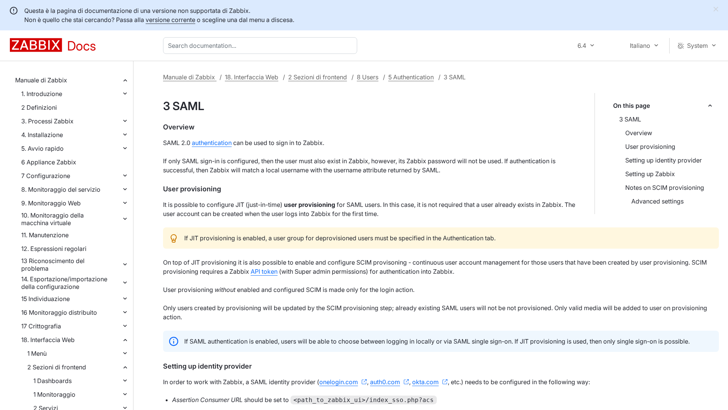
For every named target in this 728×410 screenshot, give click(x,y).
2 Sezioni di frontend (56, 367)
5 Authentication (411, 77)
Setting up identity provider (663, 160)
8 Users (367, 77)
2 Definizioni (39, 107)
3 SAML (630, 119)
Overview (638, 133)
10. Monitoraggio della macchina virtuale (52, 219)
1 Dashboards (52, 381)
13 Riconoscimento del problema (53, 264)
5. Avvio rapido (42, 148)
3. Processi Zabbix (47, 121)
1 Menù (37, 353)
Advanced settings (657, 201)
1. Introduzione (41, 94)
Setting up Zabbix (650, 174)
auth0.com (385, 382)
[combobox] (261, 45)
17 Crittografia (41, 326)
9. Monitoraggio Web (51, 203)
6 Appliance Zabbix (48, 162)
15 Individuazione (45, 299)
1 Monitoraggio (54, 394)
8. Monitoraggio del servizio (60, 189)
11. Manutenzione (45, 235)
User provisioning (650, 146)
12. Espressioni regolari (53, 248)
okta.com (425, 382)
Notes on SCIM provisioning (664, 187)
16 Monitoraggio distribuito (59, 312)
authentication (212, 143)
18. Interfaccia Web (48, 340)
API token (264, 271)
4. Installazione (42, 135)
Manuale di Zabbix (41, 80)
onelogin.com (338, 382)
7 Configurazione (45, 176)
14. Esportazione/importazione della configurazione (64, 282)
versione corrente (170, 20)
